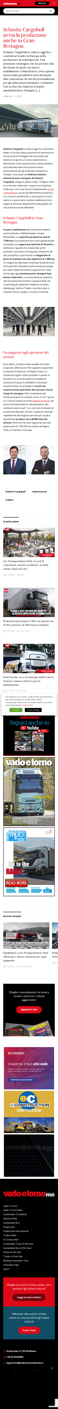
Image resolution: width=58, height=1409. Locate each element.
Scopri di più (29, 1330)
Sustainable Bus (11, 1222)
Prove (22, 631)
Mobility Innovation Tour (16, 1260)
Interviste (23, 691)
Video (27, 631)
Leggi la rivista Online (29, 1297)
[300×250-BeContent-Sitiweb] (29, 1068)
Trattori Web (9, 1235)
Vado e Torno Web (12, 1210)
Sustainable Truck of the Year (18, 1243)
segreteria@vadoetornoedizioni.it (24, 1362)
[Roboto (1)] (29, 734)
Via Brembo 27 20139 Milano (21, 1351)
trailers (10, 499)
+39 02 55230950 (14, 1356)
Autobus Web (10, 1218)
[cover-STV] (29, 861)
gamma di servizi (41, 400)
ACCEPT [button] (16, 710)
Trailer (29, 966)
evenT (6, 1269)
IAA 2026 (23, 966)
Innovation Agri (11, 1264)
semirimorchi (39, 491)
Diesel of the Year (12, 1252)
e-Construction (10, 1239)
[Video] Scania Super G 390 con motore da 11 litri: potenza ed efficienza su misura (28, 623)
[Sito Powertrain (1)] (29, 1155)
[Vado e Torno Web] (12, 3)
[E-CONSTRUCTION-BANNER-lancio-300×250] (29, 1112)
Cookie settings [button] (33, 710)
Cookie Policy (27, 705)
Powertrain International (15, 1231)
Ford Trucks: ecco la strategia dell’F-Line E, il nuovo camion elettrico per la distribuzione (28, 681)
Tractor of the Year (13, 1256)
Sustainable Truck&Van (15, 1214)
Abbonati (42, 3)
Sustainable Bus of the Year (17, 1248)
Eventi (22, 575)
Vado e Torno (10, 1205)
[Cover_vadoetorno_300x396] (29, 791)
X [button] (52, 697)
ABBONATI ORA (29, 1009)
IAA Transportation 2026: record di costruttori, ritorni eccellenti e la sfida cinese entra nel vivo (25, 565)
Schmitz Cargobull (15, 491)
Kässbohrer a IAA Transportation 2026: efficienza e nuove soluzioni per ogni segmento (26, 956)
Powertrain (9, 1227)
